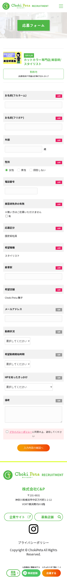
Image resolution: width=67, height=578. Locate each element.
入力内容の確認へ (33, 447)
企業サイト (17, 517)
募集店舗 (47, 517)
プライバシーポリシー (20, 431)
